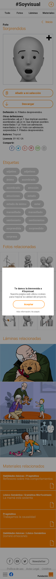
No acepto (35, 312)
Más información (23, 312)
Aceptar (28, 304)
